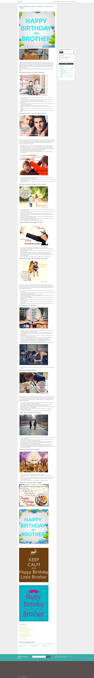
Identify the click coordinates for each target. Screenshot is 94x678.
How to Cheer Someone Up (24, 625)
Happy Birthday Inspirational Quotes (26, 630)
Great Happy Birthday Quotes (25, 634)
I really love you (33, 147)
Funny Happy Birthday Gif (24, 633)
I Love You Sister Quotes (24, 626)
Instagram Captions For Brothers (24, 646)
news (56, 657)
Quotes (54, 1)
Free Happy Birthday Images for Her (26, 635)
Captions (68, 1)
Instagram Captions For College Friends (35, 646)
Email (60, 59)
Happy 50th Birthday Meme (24, 631)
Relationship (63, 1)
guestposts (63, 657)
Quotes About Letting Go (64, 76)
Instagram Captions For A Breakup (48, 646)
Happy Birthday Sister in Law (25, 628)
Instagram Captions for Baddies (65, 74)
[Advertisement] (47, 669)
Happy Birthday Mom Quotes (25, 629)
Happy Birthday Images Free (24, 636)
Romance (58, 1)
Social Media (73, 1)
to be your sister (46, 97)
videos (59, 657)
